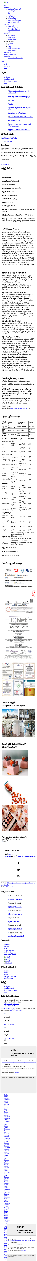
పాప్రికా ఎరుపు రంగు (14, 921)
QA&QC (10, 43)
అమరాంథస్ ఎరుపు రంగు (15, 899)
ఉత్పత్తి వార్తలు (11, 37)
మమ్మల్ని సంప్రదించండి (10, 54)
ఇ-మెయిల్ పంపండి (9, 1024)
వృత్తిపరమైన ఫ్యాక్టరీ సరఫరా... (17, 113)
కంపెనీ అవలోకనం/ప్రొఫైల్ (14, 9)
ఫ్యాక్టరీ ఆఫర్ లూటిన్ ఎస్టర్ (16, 936)
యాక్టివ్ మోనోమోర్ (12, 28)
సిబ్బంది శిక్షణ (11, 16)
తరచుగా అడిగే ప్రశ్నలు (14, 22)
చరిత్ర (9, 13)
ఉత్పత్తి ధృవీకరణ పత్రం (14, 48)
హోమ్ (5, 5)
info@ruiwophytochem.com (18, 408)
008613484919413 (9, 1038)
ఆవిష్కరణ (7, 56)
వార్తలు (6, 33)
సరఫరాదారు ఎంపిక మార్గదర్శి (15, 58)
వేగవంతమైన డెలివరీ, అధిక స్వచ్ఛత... (19, 96)
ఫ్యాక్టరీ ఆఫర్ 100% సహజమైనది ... (19, 130)
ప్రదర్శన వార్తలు (12, 39)
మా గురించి (7, 7)
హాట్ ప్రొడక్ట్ (11, 26)
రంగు (9, 32)
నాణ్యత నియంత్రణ (9, 950)
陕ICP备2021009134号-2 (8, 1008)
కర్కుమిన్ (11, 104)
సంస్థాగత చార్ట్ (11, 11)
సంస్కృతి (10, 15)
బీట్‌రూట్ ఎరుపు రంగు (15, 914)
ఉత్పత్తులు (7, 24)
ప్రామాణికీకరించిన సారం (14, 30)
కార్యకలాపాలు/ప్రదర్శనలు (14, 20)
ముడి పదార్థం (7, 52)
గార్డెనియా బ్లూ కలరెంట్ (15, 929)
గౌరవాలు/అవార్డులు (13, 18)
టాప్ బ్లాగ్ (19, 1010)
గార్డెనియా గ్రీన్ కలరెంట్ (15, 907)
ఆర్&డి (10, 44)
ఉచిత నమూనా (5, 164)
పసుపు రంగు (9, 886)
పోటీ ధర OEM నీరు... (15, 120)
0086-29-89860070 (9, 1005)
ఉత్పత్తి (9, 46)
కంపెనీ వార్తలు (11, 35)
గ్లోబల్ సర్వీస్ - (13, 1010)
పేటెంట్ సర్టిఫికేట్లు (12, 50)
